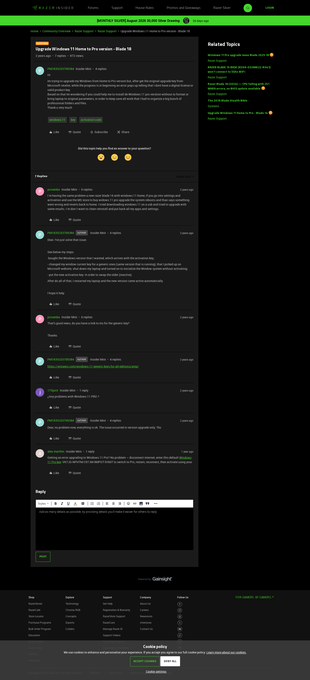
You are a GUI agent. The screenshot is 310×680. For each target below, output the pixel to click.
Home (34, 31)
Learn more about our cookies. (226, 652)
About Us (145, 603)
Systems (213, 106)
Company (145, 597)
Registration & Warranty (116, 610)
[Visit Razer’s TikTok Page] (179, 635)
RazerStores (35, 603)
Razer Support (84, 31)
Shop (31, 597)
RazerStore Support (114, 616)
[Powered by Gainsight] (155, 580)
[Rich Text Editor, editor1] (114, 529)
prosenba (53, 189)
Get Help (108, 603)
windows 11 (57, 120)
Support (117, 8)
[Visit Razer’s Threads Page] (179, 616)
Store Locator (36, 616)
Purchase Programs (39, 622)
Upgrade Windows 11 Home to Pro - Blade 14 (238, 113)
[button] (269, 8)
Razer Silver (221, 8)
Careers (144, 610)
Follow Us (182, 597)
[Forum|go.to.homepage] (53, 8)
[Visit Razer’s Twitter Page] (179, 622)
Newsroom (146, 616)
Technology (72, 603)
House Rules (145, 8)
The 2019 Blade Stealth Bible (227, 100)
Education (34, 635)
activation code (91, 120)
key (73, 120)
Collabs (70, 629)
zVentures (145, 622)
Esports (70, 622)
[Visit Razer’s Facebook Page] (179, 604)
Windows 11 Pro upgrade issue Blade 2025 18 (238, 55)
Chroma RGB (73, 610)
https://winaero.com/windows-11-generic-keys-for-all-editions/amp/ (93, 366)
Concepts (71, 616)
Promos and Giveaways (184, 8)
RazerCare (109, 622)
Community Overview (56, 31)
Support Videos (111, 635)
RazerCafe (34, 610)
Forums (93, 8)
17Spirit (52, 390)
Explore (70, 597)
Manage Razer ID (113, 629)
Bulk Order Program (39, 629)
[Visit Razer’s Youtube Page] (179, 629)
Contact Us (146, 629)
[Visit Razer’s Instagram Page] (179, 610)
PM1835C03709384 (60, 69)
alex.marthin (55, 451)
